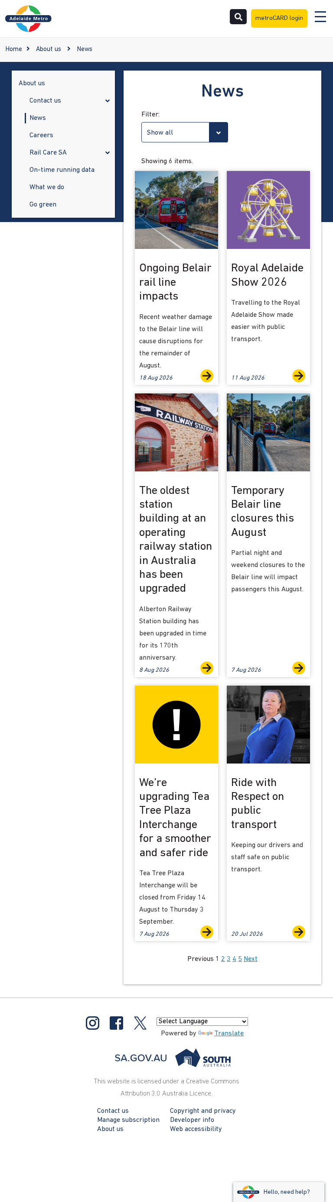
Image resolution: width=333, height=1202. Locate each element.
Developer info (192, 1120)
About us (48, 49)
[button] (107, 101)
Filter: (150, 114)
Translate (229, 1033)
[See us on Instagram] (92, 1022)
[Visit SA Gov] (173, 1057)
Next (251, 959)
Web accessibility (196, 1129)
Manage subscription (128, 1120)
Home (13, 49)
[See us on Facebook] (116, 1022)
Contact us (113, 1111)
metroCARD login (279, 18)
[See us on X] (140, 1022)
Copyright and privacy (203, 1111)
